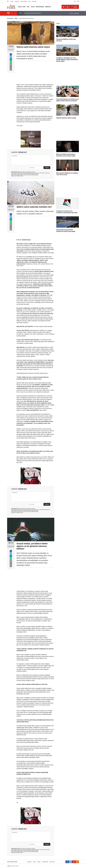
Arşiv (29, 1)
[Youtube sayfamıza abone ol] (74, 861)
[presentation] (12, 13)
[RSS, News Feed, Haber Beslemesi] (77, 861)
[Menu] (63, 7)
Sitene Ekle (34, 1)
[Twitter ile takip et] (70, 861)
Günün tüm (74, 13)
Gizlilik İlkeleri (45, 861)
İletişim (39, 861)
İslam (32, 6)
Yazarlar (11, 1)
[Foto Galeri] (78, 1)
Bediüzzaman (40, 6)
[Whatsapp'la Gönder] (11, 62)
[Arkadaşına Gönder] (11, 64)
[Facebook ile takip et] (67, 861)
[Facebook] (11, 54)
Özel (28, 6)
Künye (34, 861)
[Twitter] (11, 57)
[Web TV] (75, 1)
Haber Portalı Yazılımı (13, 866)
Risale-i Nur (21, 6)
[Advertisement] (35, 72)
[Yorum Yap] (11, 69)
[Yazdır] (11, 67)
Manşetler (17, 1)
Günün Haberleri (24, 1)
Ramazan (48, 6)
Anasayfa (29, 861)
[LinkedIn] (11, 59)
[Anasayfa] (8, 1)
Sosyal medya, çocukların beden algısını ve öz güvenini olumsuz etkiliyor (41, 13)
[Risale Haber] (11, 6)
